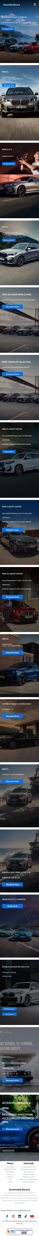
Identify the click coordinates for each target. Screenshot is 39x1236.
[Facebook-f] (7, 1216)
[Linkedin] (19, 1216)
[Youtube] (32, 1216)
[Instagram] (13, 1216)
